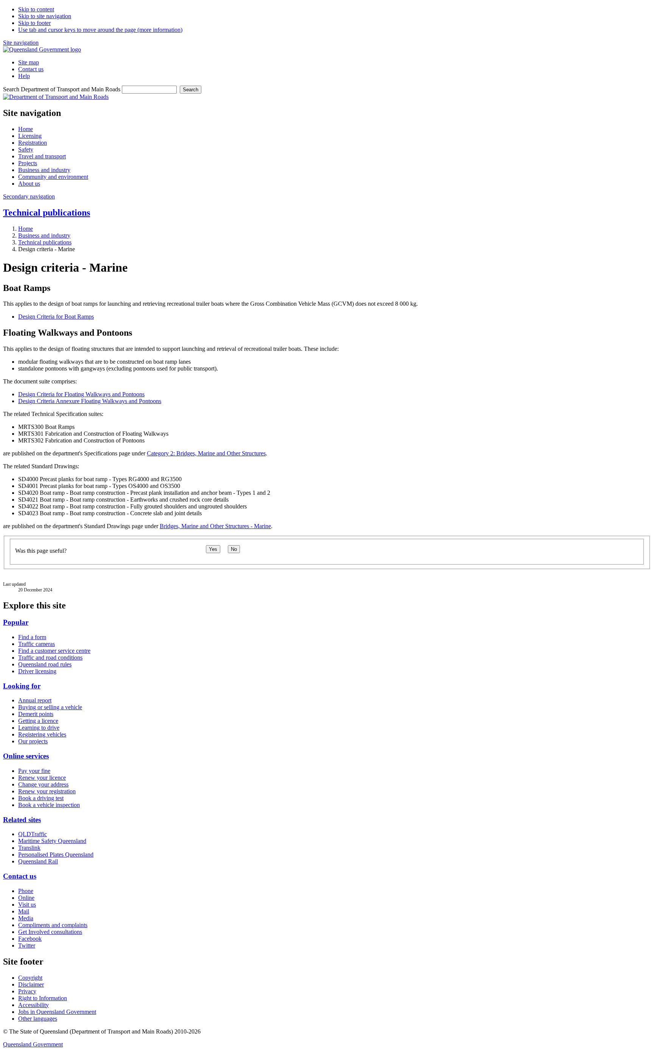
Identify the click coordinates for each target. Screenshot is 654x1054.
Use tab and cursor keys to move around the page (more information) (100, 30)
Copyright (30, 977)
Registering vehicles (42, 734)
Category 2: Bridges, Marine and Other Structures (206, 453)
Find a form (32, 637)
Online (26, 897)
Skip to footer (34, 23)
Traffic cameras (36, 644)
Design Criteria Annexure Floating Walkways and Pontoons (89, 401)
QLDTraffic (32, 834)
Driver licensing (37, 671)
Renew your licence (42, 777)
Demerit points (35, 714)
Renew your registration (47, 791)
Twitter (26, 945)
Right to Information (42, 998)
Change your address (43, 784)
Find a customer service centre (54, 650)
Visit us (27, 904)
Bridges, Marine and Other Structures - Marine (215, 526)
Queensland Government (33, 1044)
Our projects (33, 741)
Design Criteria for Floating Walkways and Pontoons (81, 394)
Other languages (37, 1018)
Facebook (30, 938)
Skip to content (36, 9)
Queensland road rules (45, 664)
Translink (29, 847)
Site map (28, 62)
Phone (25, 891)
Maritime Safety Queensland (52, 841)
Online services (26, 756)
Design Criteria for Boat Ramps (56, 316)
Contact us (31, 69)
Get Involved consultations (50, 932)
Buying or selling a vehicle (50, 707)
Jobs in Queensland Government (57, 1012)
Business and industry (44, 235)
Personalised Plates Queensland (55, 854)
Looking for (21, 686)
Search (190, 89)
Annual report (34, 700)
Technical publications (46, 212)
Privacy (27, 991)
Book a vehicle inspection (49, 805)
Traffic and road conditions (50, 657)
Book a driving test (41, 798)
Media (25, 918)
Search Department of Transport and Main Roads (61, 89)
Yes (213, 549)
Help (24, 76)
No (234, 549)
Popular (15, 622)
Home (25, 228)
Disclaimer (31, 984)
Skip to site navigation (44, 16)
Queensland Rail (38, 861)
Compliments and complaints (52, 925)
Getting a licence (38, 721)
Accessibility (33, 1005)
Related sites (22, 820)
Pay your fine (34, 771)
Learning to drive (38, 727)
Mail (23, 911)
